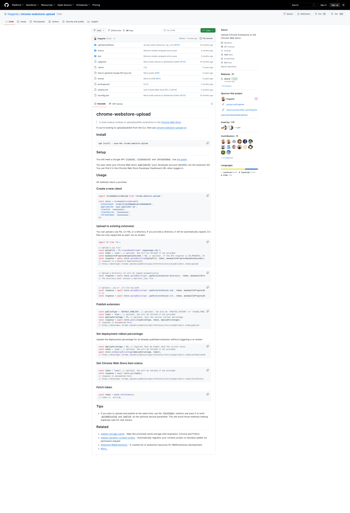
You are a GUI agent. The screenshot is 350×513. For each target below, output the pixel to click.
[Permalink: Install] (94, 134)
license (101, 78)
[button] (208, 143)
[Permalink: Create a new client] (94, 189)
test (99, 56)
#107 (177, 45)
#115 (174, 90)
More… (104, 448)
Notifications (305, 14)
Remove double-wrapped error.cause (160, 50)
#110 (183, 62)
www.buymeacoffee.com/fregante (241, 110)
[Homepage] (6, 5)
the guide (182, 159)
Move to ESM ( (150, 78)
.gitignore (102, 62)
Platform (16, 5)
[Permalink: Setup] (94, 152)
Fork (321, 14)
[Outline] (212, 104)
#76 (157, 73)
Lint (145, 67)
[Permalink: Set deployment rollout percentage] (94, 334)
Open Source (65, 5)
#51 (158, 78)
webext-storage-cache (112, 433)
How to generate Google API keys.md (114, 73)
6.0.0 (109, 38)
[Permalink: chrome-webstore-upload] (94, 114)
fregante (13, 14)
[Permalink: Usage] (94, 175)
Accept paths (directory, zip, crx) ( (159, 45)
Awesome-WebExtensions (114, 444)
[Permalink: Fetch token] (94, 387)
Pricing (96, 5)
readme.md (103, 90)
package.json (104, 84)
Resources (47, 5)
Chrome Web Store (171, 122)
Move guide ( (149, 73)
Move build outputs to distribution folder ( (162, 62)
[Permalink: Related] (94, 427)
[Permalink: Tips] (94, 406)
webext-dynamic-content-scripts (118, 437)
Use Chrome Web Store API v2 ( (158, 90)
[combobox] (182, 30)
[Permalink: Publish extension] (94, 304)
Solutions (31, 5)
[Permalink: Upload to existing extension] (94, 226)
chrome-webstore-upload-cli (171, 127)
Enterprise (82, 5)
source (101, 50)
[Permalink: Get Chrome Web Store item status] (94, 363)
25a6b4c (182, 38)
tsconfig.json (103, 95)
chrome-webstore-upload (38, 14)
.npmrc (101, 67)
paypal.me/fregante (235, 104)
